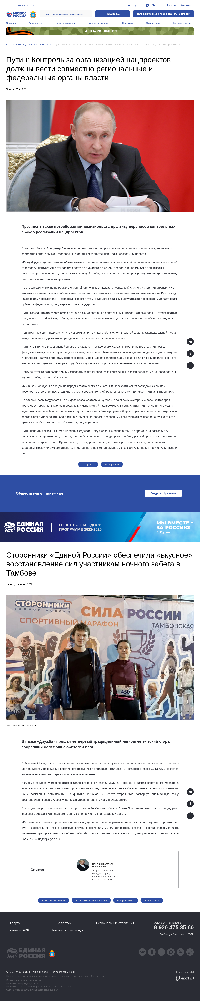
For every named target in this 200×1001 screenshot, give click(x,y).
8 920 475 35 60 (174, 927)
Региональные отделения (115, 923)
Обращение (112, 13)
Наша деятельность (65, 23)
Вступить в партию (182, 23)
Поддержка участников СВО (100, 31)
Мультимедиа (153, 23)
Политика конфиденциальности (24, 983)
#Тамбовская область (53, 900)
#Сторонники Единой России (91, 900)
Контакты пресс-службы (70, 930)
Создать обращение (163, 493)
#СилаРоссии (152, 900)
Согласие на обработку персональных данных (32, 990)
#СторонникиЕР (125, 900)
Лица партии (35, 23)
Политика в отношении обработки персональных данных (38, 986)
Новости (46, 44)
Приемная (127, 23)
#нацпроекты (112, 464)
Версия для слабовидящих (179, 5)
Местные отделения (98, 23)
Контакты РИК (19, 930)
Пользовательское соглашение (23, 980)
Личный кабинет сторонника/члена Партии (163, 13)
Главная (10, 44)
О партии (11, 23)
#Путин (88, 464)
